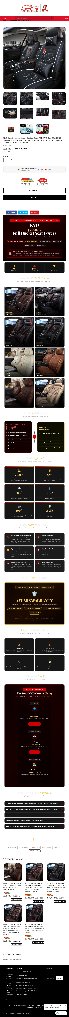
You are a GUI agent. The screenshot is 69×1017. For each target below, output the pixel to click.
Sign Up (59, 978)
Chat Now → (34, 752)
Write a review (18, 960)
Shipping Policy (31, 1005)
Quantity (5, 157)
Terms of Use (40, 1005)
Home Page (30, 1007)
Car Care (8, 986)
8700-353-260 (27, 972)
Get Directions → (34, 780)
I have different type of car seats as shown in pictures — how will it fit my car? (34, 803)
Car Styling (9, 988)
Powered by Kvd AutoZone (22, 1014)
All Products (9, 974)
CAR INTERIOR (9, 979)
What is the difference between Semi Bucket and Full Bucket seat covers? (34, 826)
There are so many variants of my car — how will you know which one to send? (34, 809)
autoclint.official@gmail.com (29, 979)
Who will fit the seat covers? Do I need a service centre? (34, 820)
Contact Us (9, 990)
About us (8, 999)
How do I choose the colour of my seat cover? (34, 815)
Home (4, 21)
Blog (7, 997)
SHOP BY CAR (9, 977)
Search (10, 1005)
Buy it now (34, 197)
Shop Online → (34, 724)
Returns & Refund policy (20, 1005)
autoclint (12, 1014)
